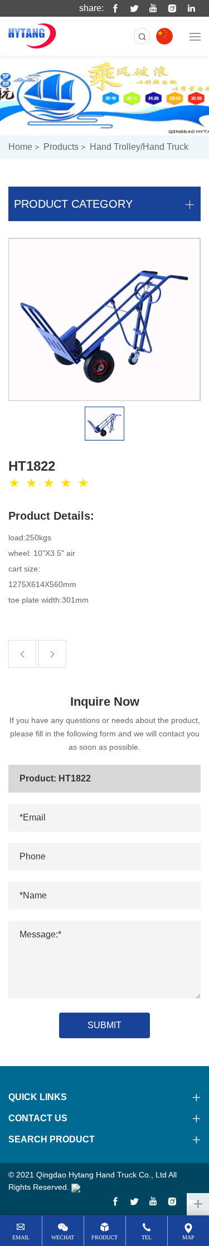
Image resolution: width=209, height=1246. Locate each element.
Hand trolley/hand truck (139, 147)
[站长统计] (75, 1187)
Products (61, 147)
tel (147, 1237)
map (188, 1237)
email (21, 1237)
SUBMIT (104, 1025)
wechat (62, 1237)
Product (104, 1237)
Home (20, 147)
